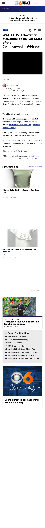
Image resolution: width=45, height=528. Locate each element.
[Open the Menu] (3, 3)
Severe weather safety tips (17, 340)
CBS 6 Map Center (14, 343)
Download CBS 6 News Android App (21, 355)
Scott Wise (14, 86)
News (5, 30)
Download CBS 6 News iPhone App (20, 349)
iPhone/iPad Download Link (20, 124)
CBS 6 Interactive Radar (16, 337)
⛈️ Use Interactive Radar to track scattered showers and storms (23, 19)
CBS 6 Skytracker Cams (16, 346)
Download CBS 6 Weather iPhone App (22, 352)
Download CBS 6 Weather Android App (22, 359)
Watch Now (39, 3)
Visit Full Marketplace (35, 166)
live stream (19, 132)
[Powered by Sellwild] (39, 290)
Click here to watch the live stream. (16, 151)
